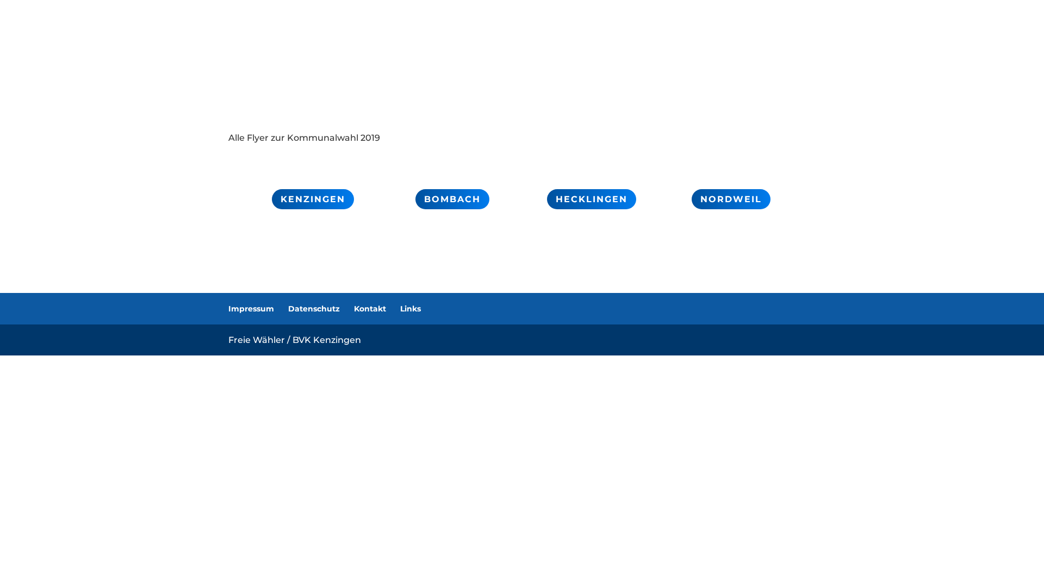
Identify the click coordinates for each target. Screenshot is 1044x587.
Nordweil (731, 199)
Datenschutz (314, 309)
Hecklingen (591, 199)
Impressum (251, 309)
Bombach (452, 199)
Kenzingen (313, 199)
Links (410, 309)
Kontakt (370, 309)
